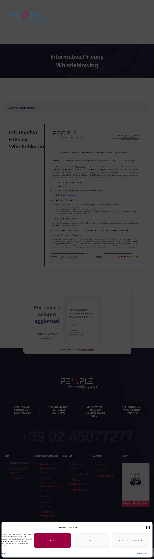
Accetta (52, 540)
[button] (147, 527)
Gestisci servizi (141, 553)
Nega (91, 540)
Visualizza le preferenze (130, 540)
